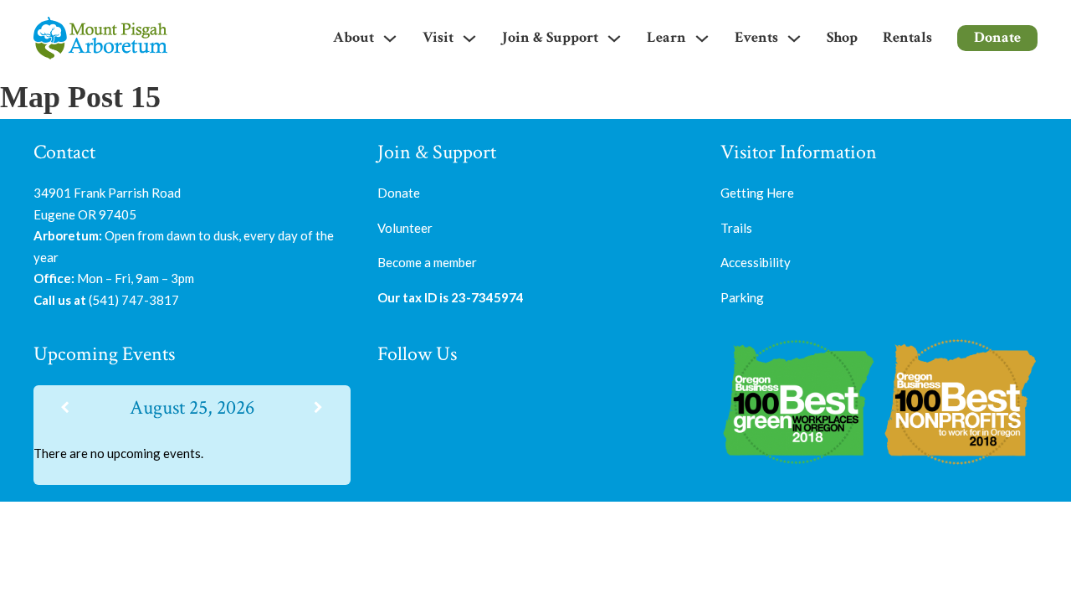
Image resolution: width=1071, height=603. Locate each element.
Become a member (427, 262)
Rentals (907, 37)
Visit (438, 37)
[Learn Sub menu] (702, 38)
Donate (997, 37)
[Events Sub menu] (794, 38)
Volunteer (405, 227)
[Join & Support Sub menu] (614, 38)
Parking (742, 297)
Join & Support (550, 37)
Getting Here (757, 192)
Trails (736, 227)
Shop (842, 37)
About (353, 37)
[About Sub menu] (389, 38)
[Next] (319, 407)
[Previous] (65, 407)
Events (756, 37)
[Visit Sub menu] (469, 38)
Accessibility (755, 262)
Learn (666, 37)
